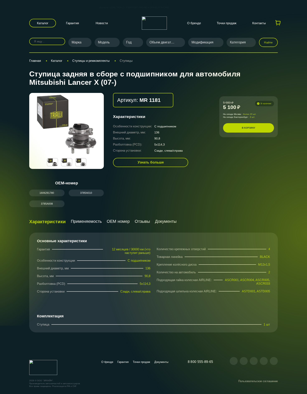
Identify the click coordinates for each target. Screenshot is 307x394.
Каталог (42, 23)
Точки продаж (226, 23)
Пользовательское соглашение (258, 381)
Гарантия (72, 23)
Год (129, 42)
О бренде (194, 23)
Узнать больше (151, 162)
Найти (268, 42)
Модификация (202, 42)
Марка (76, 42)
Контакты (259, 23)
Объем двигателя (163, 42)
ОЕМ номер (118, 221)
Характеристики (47, 221)
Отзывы (142, 221)
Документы (165, 221)
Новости (102, 23)
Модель (104, 42)
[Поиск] (59, 41)
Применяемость (86, 221)
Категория (238, 42)
